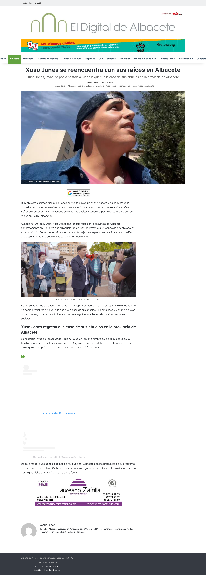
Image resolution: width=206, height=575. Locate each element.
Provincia (28, 58)
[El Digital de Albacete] (103, 23)
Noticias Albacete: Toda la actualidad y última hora (82, 86)
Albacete (14, 58)
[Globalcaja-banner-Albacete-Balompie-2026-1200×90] (103, 45)
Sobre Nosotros (53, 566)
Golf (101, 58)
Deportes (90, 58)
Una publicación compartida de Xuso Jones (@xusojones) (59, 457)
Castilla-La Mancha (48, 58)
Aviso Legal (39, 566)
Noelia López (92, 83)
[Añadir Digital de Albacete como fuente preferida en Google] (78, 193)
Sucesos (111, 58)
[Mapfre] (78, 505)
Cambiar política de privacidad (47, 570)
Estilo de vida (186, 58)
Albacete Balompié (72, 58)
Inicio (56, 86)
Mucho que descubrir (145, 58)
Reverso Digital (167, 58)
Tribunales (125, 58)
